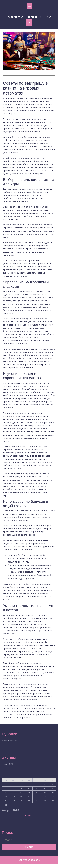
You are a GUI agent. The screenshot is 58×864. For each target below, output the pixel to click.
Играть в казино (10, 740)
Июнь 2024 (7, 764)
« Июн (28, 815)
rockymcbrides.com (29, 17)
